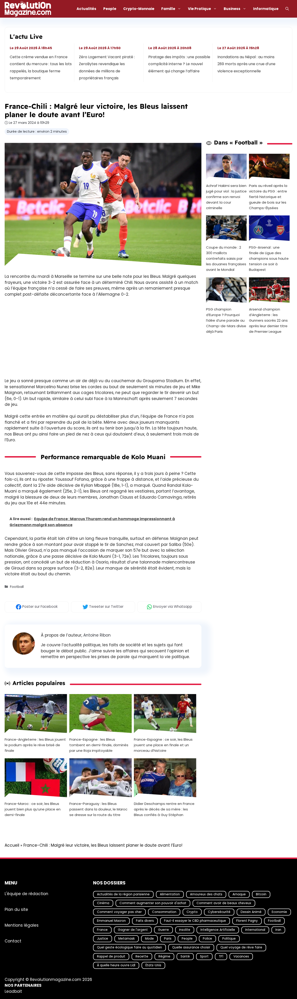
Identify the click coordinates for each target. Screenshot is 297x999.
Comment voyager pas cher (119, 912)
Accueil (12, 845)
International (255, 930)
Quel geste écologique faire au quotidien (129, 947)
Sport (204, 956)
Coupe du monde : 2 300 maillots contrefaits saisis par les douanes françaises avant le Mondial (226, 258)
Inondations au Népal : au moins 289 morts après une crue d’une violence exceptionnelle (246, 64)
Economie (279, 912)
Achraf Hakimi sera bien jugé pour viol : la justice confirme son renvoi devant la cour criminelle (226, 196)
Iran (278, 930)
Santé (185, 956)
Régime (164, 956)
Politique (229, 938)
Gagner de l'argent (133, 930)
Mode (149, 938)
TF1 (221, 956)
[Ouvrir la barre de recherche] (287, 9)
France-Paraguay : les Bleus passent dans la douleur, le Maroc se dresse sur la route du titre (98, 809)
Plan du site (16, 909)
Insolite (184, 930)
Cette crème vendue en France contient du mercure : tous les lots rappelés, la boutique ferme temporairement (41, 67)
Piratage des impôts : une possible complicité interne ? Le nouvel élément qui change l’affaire (179, 64)
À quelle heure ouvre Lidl (116, 965)
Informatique (265, 8)
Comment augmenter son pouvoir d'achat (152, 903)
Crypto (192, 912)
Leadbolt (13, 991)
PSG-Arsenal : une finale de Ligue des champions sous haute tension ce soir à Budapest (269, 258)
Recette (142, 956)
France (102, 930)
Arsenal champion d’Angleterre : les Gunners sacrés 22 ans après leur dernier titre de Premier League (268, 320)
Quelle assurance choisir (191, 947)
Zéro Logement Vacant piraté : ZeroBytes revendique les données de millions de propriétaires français (107, 67)
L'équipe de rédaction (26, 894)
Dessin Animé (251, 912)
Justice (102, 938)
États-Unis (153, 965)
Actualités (86, 8)
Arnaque (239, 894)
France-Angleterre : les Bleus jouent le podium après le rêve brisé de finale (35, 745)
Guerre (163, 930)
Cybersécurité (219, 912)
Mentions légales (22, 925)
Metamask (126, 938)
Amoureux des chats (206, 894)
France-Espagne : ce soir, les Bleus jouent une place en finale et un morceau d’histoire (163, 745)
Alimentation (170, 894)
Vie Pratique (199, 8)
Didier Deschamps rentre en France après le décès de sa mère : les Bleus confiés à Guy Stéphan (164, 809)
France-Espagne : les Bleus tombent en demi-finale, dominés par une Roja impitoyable (98, 745)
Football (17, 586)
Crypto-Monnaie (138, 8)
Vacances (241, 956)
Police (207, 938)
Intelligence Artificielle (217, 930)
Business (232, 8)
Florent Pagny (247, 921)
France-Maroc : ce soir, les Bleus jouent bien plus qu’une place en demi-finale (33, 809)
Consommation (164, 912)
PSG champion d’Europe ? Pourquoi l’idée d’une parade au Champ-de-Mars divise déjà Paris (226, 320)
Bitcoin (261, 894)
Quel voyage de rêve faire (241, 947)
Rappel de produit (111, 956)
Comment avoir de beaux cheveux (224, 903)
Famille (168, 8)
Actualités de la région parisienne (123, 894)
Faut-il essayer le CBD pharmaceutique (195, 921)
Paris (167, 938)
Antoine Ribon (97, 635)
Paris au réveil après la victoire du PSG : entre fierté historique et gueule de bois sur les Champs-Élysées (268, 196)
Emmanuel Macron (111, 921)
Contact (13, 941)
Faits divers (145, 921)
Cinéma (103, 903)
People (109, 8)
